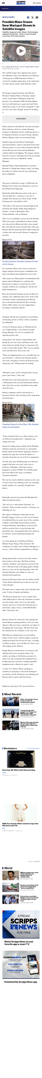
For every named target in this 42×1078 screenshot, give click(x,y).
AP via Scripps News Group (29, 67)
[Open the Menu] (3, 2)
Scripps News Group (12, 67)
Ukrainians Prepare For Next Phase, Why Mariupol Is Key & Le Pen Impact (20, 425)
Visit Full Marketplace (33, 748)
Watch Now (36, 3)
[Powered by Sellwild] (37, 861)
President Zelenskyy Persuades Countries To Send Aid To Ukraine (20, 262)
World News (8, 17)
